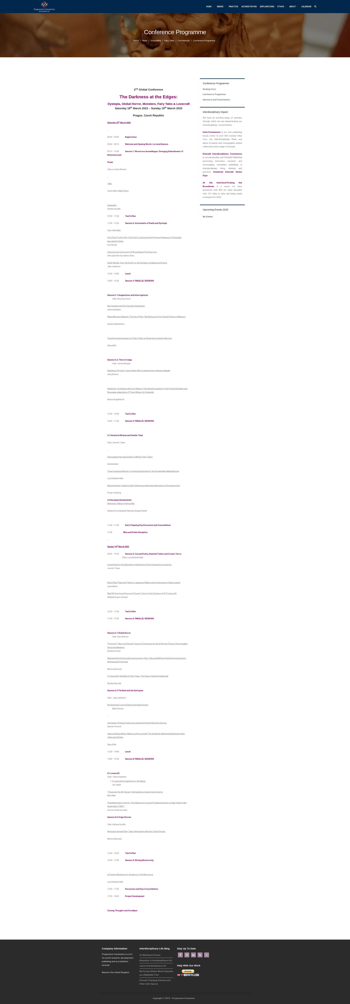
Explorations (267, 6)
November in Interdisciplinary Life (155, 960)
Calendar (306, 6)
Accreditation (249, 6)
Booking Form (209, 89)
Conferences (184, 40)
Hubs (208, 6)
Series (220, 6)
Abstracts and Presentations (216, 99)
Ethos (280, 6)
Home (136, 40)
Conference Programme (214, 94)
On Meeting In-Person (150, 955)
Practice (233, 6)
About (292, 6)
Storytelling (156, 40)
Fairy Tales (169, 40)
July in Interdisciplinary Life (152, 966)
